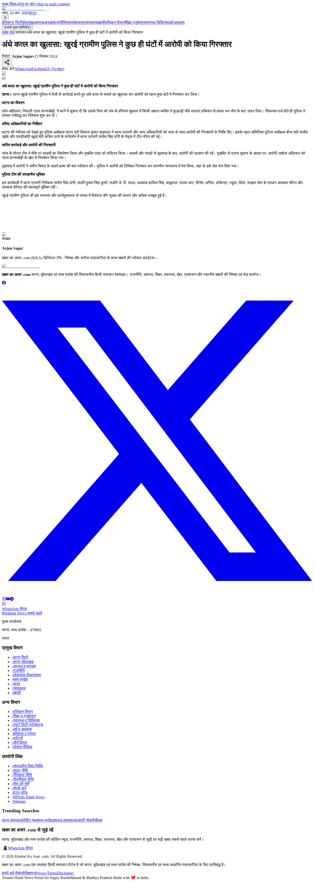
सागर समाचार (11, 820)
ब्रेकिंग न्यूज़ (29, 820)
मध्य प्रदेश (20, 679)
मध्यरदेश (72, 22)
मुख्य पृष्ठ (8, 32)
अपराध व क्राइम (24, 666)
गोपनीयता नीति (23, 779)
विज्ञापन (30, 873)
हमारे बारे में (9, 873)
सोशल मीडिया (22, 747)
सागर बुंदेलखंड (22, 662)
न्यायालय (91, 22)
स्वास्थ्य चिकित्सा (157, 22)
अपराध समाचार (63, 820)
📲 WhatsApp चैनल (17, 848)
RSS (33, 13)
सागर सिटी (14, 22)
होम (4, 22)
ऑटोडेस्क (19, 742)
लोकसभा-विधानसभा (26, 675)
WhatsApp (23, 69)
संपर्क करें (19, 788)
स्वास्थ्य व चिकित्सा (26, 720)
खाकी (101, 22)
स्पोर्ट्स (17, 738)
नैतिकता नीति (22, 775)
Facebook (39, 69)
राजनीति (60, 22)
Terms (52, 873)
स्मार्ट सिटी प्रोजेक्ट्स (27, 725)
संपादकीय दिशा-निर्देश (27, 766)
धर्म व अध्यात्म (22, 729)
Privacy (41, 873)
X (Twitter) (55, 69)
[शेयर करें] (7, 63)
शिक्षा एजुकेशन (135, 22)
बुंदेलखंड (28, 22)
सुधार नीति (20, 770)
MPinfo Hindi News (28, 797)
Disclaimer (65, 873)
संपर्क (21, 873)
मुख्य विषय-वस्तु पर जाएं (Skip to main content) (36, 4)
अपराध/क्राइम (44, 22)
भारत (81, 22)
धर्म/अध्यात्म (176, 22)
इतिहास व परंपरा (24, 734)
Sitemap (19, 801)
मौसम (98, 820)
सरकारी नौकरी (84, 820)
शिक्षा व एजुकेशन (24, 716)
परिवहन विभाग (115, 22)
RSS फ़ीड (19, 792)
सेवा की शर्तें (20, 784)
